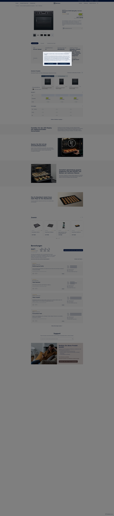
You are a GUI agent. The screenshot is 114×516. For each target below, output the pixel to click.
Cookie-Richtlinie (63, 60)
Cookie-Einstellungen (50, 63)
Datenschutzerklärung (46, 61)
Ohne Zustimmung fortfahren (68, 52)
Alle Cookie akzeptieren (63, 63)
